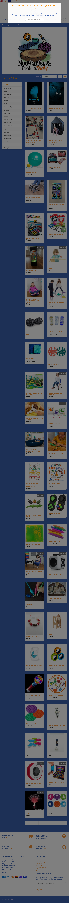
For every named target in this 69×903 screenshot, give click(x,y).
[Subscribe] (41, 19)
